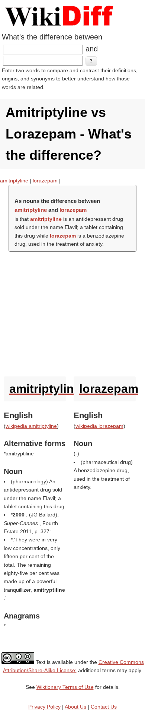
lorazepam (45, 181)
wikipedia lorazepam (99, 426)
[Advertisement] (72, 312)
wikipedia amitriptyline (31, 426)
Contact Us (104, 707)
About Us (75, 707)
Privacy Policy (44, 707)
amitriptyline (14, 181)
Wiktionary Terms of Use (65, 687)
